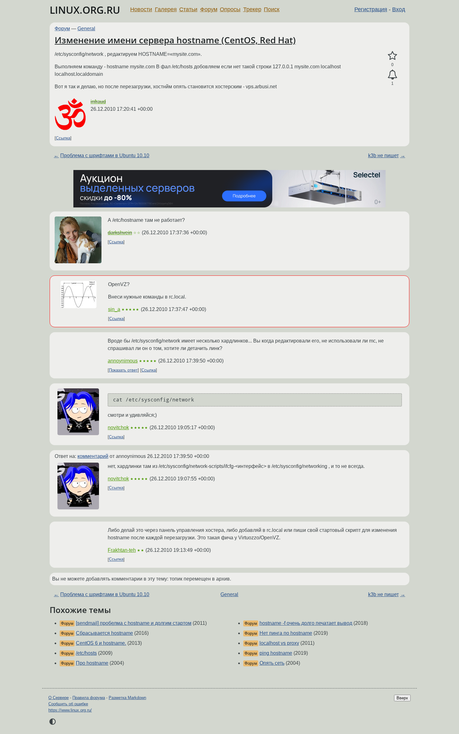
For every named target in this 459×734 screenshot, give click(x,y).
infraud (98, 101)
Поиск (271, 9)
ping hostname (275, 653)
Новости (141, 9)
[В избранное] (392, 55)
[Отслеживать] (392, 74)
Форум (208, 9)
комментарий (92, 456)
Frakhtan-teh (122, 550)
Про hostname (92, 663)
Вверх (402, 698)
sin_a (114, 309)
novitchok (118, 427)
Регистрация (370, 9)
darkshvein (120, 232)
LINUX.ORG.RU (85, 10)
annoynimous (123, 360)
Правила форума (88, 697)
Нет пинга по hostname (285, 633)
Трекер (252, 9)
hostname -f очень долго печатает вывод (305, 623)
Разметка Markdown (127, 697)
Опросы (230, 9)
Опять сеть (271, 663)
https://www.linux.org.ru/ (70, 710)
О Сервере (58, 697)
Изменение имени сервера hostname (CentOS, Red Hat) (175, 40)
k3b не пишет (383, 155)
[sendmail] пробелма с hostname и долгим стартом (133, 623)
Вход (398, 9)
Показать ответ (123, 370)
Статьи (188, 9)
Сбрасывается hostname (104, 633)
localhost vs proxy (279, 643)
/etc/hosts (86, 653)
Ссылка (63, 138)
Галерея (166, 9)
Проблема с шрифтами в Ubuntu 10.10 (104, 155)
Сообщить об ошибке (68, 704)
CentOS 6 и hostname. (101, 643)
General (86, 28)
